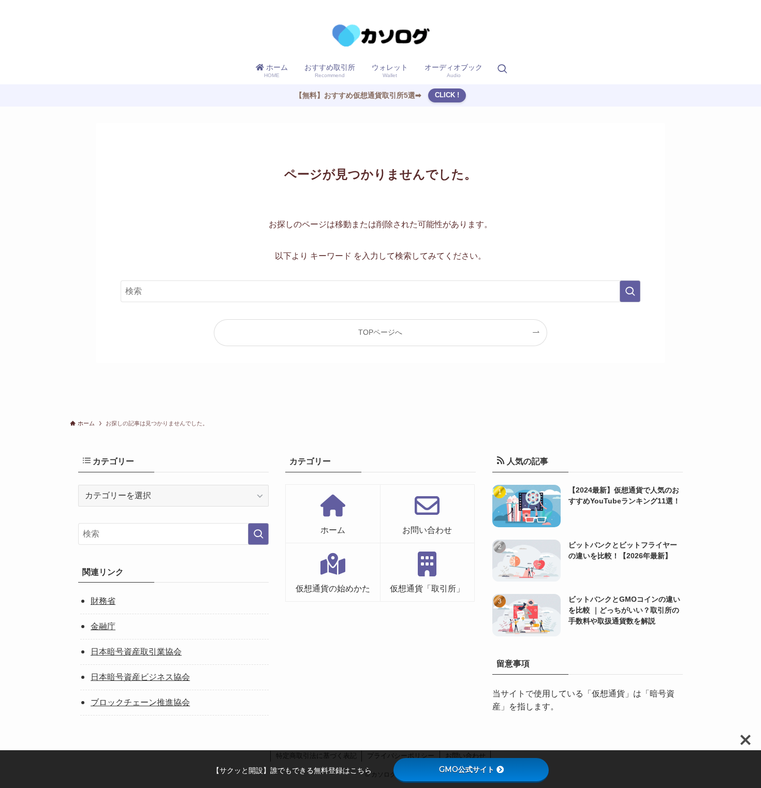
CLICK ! (447, 95)
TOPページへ (380, 332)
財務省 (103, 601)
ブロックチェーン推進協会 (140, 702)
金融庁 (103, 626)
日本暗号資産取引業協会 (136, 651)
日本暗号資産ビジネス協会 (140, 677)
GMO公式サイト (466, 769)
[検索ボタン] (502, 69)
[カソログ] (380, 35)
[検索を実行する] (630, 291)
